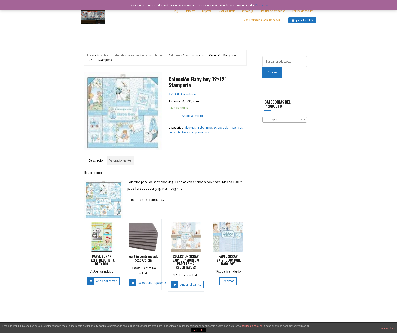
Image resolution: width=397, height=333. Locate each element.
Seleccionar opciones (152, 283)
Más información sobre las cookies (262, 20)
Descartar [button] (261, 5)
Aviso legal (248, 10)
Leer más (228, 281)
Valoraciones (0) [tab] (120, 160)
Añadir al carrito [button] (106, 281)
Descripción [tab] (96, 160)
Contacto (190, 10)
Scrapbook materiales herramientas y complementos (132, 55)
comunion (191, 55)
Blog (175, 10)
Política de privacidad (273, 10)
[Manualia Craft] (93, 15)
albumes (176, 55)
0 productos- (303, 20)
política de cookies (252, 326)
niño (204, 55)
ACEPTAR (198, 330)
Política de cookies (302, 10)
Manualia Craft (227, 10)
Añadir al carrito (192, 116)
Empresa (207, 10)
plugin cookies (387, 328)
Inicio (90, 55)
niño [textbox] (283, 120)
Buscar (272, 72)
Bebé (200, 127)
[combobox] (284, 120)
